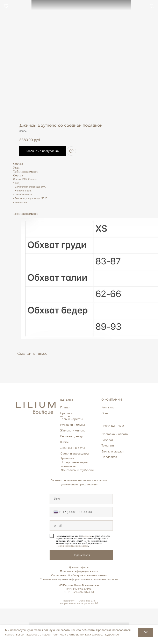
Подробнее (111, 634)
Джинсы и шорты (72, 448)
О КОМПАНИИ (111, 399)
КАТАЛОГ (67, 400)
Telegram (107, 445)
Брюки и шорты (66, 414)
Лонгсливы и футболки (77, 470)
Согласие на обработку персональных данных (79, 575)
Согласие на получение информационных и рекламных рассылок (79, 579)
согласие (87, 535)
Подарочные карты (74, 462)
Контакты (108, 407)
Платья (65, 407)
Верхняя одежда (71, 436)
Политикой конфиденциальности (72, 545)
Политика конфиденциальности (79, 571)
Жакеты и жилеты (73, 430)
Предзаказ (109, 457)
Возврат (107, 440)
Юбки (64, 442)
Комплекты (68, 466)
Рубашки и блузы (72, 425)
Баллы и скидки (112, 451)
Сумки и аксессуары (74, 453)
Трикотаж (67, 458)
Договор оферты (79, 567)
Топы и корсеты (71, 419)
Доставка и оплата (114, 434)
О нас (105, 413)
